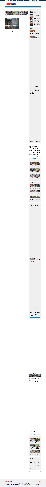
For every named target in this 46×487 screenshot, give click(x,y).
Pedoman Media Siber (21, 483)
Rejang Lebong (27, 7)
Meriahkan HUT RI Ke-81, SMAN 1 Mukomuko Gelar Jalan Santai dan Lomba (32, 166)
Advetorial (36, 6)
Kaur (37, 7)
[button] (39, 1)
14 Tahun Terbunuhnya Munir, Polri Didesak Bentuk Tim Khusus (36, 152)
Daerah (13, 6)
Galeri (33, 6)
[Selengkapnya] (39, 28)
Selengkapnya (34, 158)
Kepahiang (21, 7)
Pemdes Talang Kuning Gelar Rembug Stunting (16, 16)
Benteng (14, 7)
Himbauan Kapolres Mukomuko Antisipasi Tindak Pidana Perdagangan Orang (32, 39)
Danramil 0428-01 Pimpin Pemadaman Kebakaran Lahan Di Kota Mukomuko (11, 31)
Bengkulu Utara (10, 7)
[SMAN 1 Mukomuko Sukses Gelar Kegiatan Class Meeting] (32, 405)
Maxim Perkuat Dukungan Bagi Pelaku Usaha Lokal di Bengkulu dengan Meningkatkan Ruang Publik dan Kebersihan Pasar (20, 0)
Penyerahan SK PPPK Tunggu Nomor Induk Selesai (36, 15)
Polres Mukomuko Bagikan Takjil (37, 33)
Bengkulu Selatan (34, 7)
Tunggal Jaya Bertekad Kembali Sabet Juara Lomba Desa (37, 309)
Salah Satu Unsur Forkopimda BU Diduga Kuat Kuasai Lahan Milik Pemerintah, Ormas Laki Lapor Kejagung (32, 33)
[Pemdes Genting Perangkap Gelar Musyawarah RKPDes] (32, 312)
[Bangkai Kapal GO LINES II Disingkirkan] (31, 12)
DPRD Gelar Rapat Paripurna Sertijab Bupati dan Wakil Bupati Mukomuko (37, 24)
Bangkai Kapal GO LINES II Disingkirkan (37, 12)
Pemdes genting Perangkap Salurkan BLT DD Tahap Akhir (37, 314)
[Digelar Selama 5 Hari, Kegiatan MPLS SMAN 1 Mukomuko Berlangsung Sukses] (9, 13)
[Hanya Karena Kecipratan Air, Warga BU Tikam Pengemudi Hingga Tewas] (37, 114)
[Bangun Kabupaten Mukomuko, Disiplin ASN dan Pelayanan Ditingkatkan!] (31, 21)
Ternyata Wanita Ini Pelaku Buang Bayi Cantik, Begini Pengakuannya (37, 18)
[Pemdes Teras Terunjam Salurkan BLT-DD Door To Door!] (37, 197)
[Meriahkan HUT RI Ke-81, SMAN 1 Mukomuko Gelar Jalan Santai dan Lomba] (32, 163)
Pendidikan (23, 6)
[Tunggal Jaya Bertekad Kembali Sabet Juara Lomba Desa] (37, 283)
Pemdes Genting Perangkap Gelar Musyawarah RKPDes (32, 315)
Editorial (30, 6)
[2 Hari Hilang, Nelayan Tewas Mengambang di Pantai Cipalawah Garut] (35, 155)
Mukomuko (17, 7)
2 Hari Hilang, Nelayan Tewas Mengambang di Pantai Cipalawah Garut (36, 156)
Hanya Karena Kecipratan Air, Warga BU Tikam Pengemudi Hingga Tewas (37, 141)
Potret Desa (27, 6)
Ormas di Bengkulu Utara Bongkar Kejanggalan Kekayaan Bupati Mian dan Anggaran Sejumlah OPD (32, 141)
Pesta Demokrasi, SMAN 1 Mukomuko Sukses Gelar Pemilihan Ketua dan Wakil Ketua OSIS (37, 381)
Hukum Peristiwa (17, 6)
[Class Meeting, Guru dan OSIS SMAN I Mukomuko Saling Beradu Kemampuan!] (37, 175)
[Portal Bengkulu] (8, 481)
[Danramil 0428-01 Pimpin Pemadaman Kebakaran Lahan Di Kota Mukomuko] (12, 23)
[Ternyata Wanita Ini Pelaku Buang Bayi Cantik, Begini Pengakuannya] (31, 18)
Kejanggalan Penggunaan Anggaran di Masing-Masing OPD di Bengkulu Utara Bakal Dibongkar (37, 87)
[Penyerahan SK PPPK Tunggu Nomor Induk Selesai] (31, 15)
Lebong (24, 7)
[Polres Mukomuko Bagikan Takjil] (37, 31)
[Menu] (5, 1)
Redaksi (18, 483)
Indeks (28, 483)
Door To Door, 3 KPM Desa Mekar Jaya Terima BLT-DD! (24, 16)
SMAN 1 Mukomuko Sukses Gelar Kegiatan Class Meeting (32, 431)
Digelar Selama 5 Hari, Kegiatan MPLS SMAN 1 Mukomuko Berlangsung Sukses (8, 16)
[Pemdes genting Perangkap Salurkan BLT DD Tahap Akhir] (37, 312)
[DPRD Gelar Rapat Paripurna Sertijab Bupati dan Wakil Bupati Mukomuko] (31, 24)
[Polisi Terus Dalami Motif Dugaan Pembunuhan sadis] (35, 147)
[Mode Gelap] (40, 1)
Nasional (10, 6)
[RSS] (40, 481)
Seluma (31, 7)
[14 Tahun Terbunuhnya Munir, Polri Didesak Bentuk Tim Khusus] (35, 151)
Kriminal (21, 6)
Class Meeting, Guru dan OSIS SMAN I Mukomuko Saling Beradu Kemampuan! (37, 178)
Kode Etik (26, 483)
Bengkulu (7, 7)
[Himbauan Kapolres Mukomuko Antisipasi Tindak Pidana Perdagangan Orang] (32, 37)
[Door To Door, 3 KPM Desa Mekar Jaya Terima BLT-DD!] (24, 13)
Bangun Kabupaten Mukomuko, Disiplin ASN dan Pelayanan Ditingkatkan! (36, 21)
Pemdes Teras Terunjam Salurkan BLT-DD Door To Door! (37, 200)
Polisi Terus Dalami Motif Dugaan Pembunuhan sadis (36, 148)
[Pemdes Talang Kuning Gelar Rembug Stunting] (17, 13)
